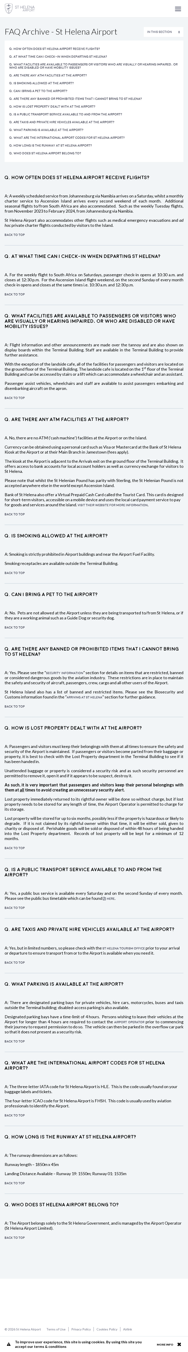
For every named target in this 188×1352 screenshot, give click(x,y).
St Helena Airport (19, 1302)
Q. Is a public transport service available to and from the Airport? (65, 114)
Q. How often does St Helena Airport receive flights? (54, 49)
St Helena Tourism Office (123, 948)
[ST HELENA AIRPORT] (20, 8)
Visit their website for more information (113, 505)
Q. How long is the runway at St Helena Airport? (50, 145)
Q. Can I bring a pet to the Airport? (38, 91)
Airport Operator (129, 1022)
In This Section (159, 32)
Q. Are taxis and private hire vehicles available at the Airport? (61, 122)
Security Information (64, 673)
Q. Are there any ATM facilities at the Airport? (48, 75)
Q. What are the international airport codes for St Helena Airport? (67, 138)
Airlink (127, 1329)
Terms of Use (56, 1329)
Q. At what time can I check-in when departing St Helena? (58, 56)
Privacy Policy (81, 1329)
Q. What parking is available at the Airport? (46, 130)
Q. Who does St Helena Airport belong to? (45, 153)
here (111, 898)
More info (165, 1344)
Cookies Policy (107, 1329)
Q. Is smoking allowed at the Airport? (41, 83)
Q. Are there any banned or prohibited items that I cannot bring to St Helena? (75, 99)
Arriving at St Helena (84, 697)
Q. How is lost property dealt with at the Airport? (52, 106)
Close (179, 1344)
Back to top (15, 235)
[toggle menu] (178, 9)
